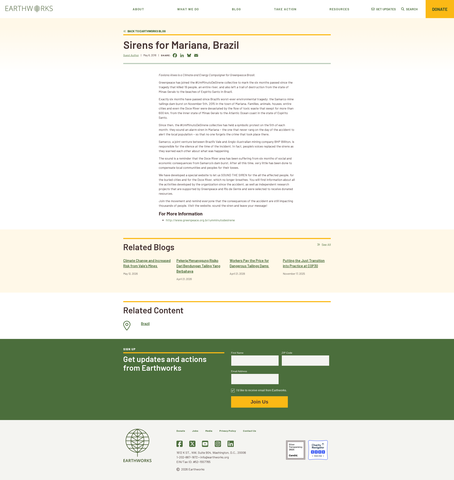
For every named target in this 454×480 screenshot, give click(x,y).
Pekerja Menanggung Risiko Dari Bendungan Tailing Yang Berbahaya (198, 265)
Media (208, 430)
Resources (340, 9)
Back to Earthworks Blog (146, 31)
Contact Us (249, 430)
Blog (236, 9)
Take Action (285, 9)
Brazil (145, 323)
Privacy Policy (227, 430)
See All (326, 244)
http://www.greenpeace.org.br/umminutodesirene (200, 220)
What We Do (188, 9)
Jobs (195, 430)
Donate (439, 9)
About (138, 9)
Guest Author (131, 55)
